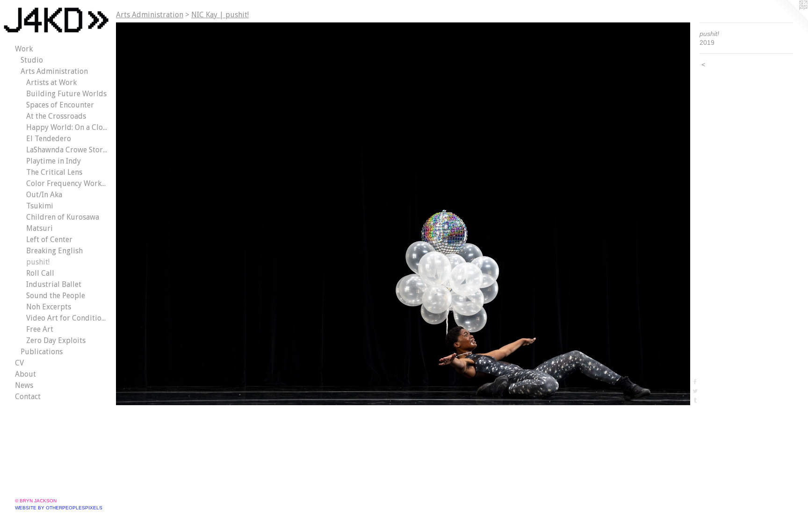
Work (24, 48)
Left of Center (49, 239)
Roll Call (40, 273)
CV (19, 362)
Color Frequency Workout (67, 183)
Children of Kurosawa (62, 217)
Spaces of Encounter (60, 104)
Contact (28, 396)
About (25, 374)
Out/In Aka (44, 194)
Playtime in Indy (53, 161)
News (24, 385)
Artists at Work (51, 82)
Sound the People (55, 295)
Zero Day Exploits (56, 340)
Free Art (39, 329)
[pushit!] (403, 213)
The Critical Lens (54, 172)
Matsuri (39, 228)
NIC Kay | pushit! (220, 14)
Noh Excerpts (48, 306)
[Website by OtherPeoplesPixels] (789, 18)
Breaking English (54, 250)
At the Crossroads (56, 116)
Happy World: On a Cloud (67, 127)
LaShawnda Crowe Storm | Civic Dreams (67, 149)
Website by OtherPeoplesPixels (58, 507)
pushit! (38, 261)
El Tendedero (48, 138)
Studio (32, 60)
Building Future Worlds (66, 93)
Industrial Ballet (53, 284)
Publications (42, 351)
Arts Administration (54, 71)
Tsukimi (39, 205)
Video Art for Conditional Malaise (67, 318)
